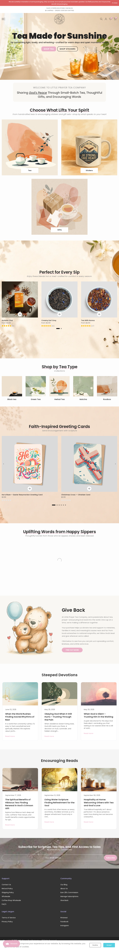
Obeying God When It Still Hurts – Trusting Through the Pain (58, 716)
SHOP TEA (49, 48)
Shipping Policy (8, 892)
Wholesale (6, 896)
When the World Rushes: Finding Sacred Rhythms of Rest (19, 716)
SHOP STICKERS (67, 48)
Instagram (64, 925)
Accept (109, 945)
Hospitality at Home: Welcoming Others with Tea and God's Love (99, 802)
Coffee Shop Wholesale (11, 900)
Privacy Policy (7, 921)
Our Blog (63, 884)
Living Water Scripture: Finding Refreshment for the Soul (59, 802)
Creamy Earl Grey (48, 320)
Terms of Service (9, 917)
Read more (10, 736)
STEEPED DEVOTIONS (58, 8)
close (5, 3)
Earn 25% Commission (69, 892)
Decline (95, 945)
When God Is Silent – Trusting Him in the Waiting (98, 715)
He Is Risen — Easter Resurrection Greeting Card (22, 495)
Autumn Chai (7, 320)
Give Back (64, 900)
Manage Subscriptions (69, 896)
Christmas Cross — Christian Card (75, 495)
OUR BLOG (69, 8)
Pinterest (64, 917)
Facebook (64, 921)
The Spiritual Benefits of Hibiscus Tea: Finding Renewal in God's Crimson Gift (19, 804)
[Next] (115, 464)
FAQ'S (48, 8)
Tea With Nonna (88, 320)
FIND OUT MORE (72, 650)
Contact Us (6, 884)
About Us (64, 888)
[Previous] (4, 464)
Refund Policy (7, 888)
